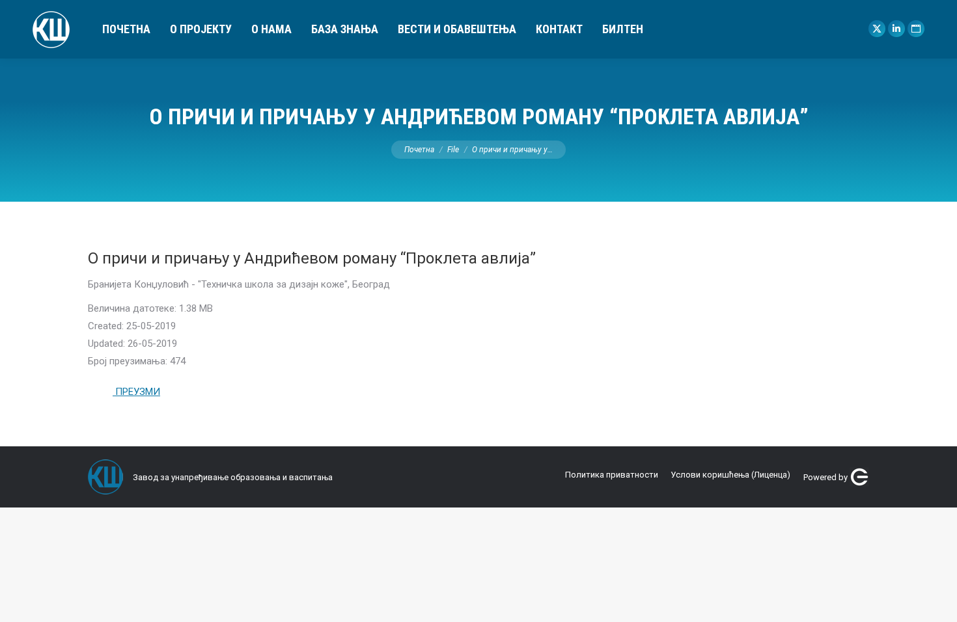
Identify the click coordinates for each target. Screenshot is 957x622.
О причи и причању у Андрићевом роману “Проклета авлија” (312, 258)
